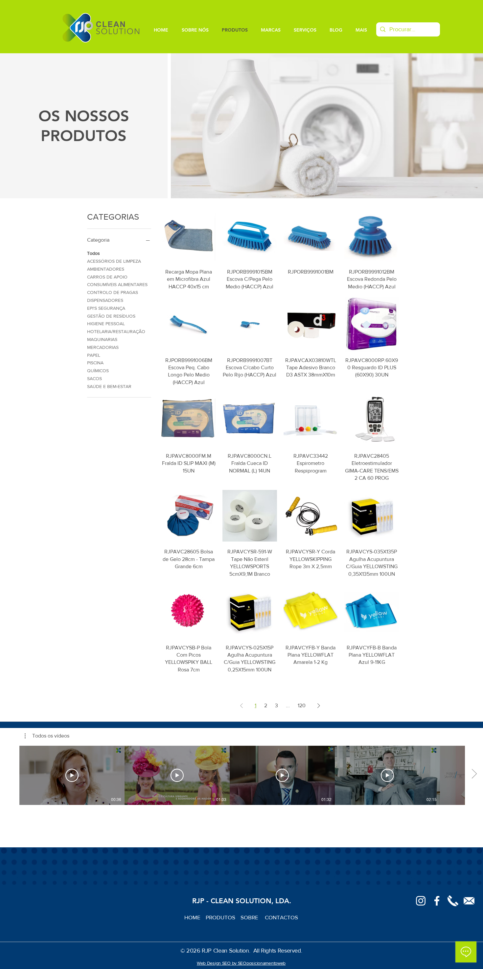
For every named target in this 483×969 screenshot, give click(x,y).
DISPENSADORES (105, 300)
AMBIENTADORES (105, 269)
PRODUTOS (223, 917)
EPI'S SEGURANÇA (106, 308)
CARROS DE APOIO (107, 276)
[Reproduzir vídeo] (72, 775)
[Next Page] (319, 705)
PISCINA (95, 362)
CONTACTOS (281, 917)
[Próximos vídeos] (474, 774)
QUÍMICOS (98, 370)
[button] (47, 736)
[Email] (469, 900)
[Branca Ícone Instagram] (420, 900)
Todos (93, 253)
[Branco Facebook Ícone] (436, 900)
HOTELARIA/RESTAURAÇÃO (116, 331)
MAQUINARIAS (102, 339)
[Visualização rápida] (188, 235)
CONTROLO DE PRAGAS (112, 292)
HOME (195, 917)
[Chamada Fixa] (453, 900)
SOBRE (250, 917)
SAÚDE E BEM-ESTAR (109, 386)
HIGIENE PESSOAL (106, 323)
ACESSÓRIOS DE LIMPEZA (114, 261)
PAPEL (93, 355)
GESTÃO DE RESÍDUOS (111, 316)
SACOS (94, 378)
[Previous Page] (241, 705)
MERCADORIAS (103, 347)
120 (302, 705)
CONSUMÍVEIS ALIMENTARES (117, 284)
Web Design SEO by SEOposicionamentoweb (241, 963)
